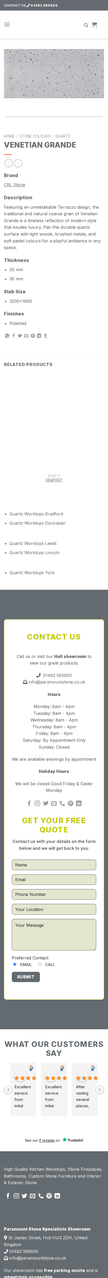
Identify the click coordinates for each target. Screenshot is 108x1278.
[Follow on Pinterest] (70, 804)
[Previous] (9, 103)
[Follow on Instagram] (37, 804)
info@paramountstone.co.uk (56, 682)
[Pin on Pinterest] (33, 336)
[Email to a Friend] (26, 336)
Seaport (54, 480)
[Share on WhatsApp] (7, 336)
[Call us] (62, 804)
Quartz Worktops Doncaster (37, 523)
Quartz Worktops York (32, 572)
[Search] (86, 25)
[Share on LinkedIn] (39, 336)
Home (9, 136)
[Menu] (7, 24)
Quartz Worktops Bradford (36, 513)
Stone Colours (34, 136)
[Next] (23, 103)
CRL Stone (14, 184)
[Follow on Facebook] (29, 804)
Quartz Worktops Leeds (33, 543)
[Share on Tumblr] (46, 336)
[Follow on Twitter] (45, 804)
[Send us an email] (54, 804)
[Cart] (94, 24)
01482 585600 (44, 5)
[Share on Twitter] (20, 336)
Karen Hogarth (31, 1069)
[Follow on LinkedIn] (79, 804)
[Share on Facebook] (14, 336)
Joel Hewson (61, 1069)
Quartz (62, 136)
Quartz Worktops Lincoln (34, 552)
